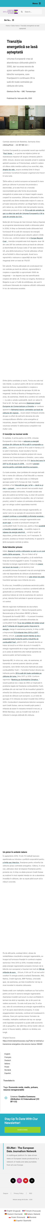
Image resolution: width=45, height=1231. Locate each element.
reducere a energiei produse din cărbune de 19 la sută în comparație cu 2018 (23, 444)
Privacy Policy (18, 1193)
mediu (27, 1087)
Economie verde (16, 1087)
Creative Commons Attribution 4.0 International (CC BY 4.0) (24, 1099)
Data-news (15, 25)
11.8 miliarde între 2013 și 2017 (26, 632)
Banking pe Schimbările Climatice (25, 680)
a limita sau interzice (11, 862)
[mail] (32, 1180)
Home (8, 25)
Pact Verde (8, 153)
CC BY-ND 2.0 (22, 145)
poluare (34, 1087)
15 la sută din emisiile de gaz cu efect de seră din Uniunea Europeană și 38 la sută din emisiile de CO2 (23, 213)
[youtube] (25, 1180)
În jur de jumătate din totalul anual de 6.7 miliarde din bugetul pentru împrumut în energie (23, 626)
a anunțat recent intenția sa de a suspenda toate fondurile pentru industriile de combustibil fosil (21, 639)
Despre (5, 1193)
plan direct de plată (37, 577)
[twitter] (13, 1180)
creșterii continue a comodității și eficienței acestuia (23, 516)
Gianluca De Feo (13, 91)
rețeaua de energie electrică (14, 532)
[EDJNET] (10, 10)
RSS (30, 1193)
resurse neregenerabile (13, 1090)
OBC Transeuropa (28, 91)
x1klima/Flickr (8, 145)
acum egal (7, 523)
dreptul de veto (9, 170)
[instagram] (19, 1180)
